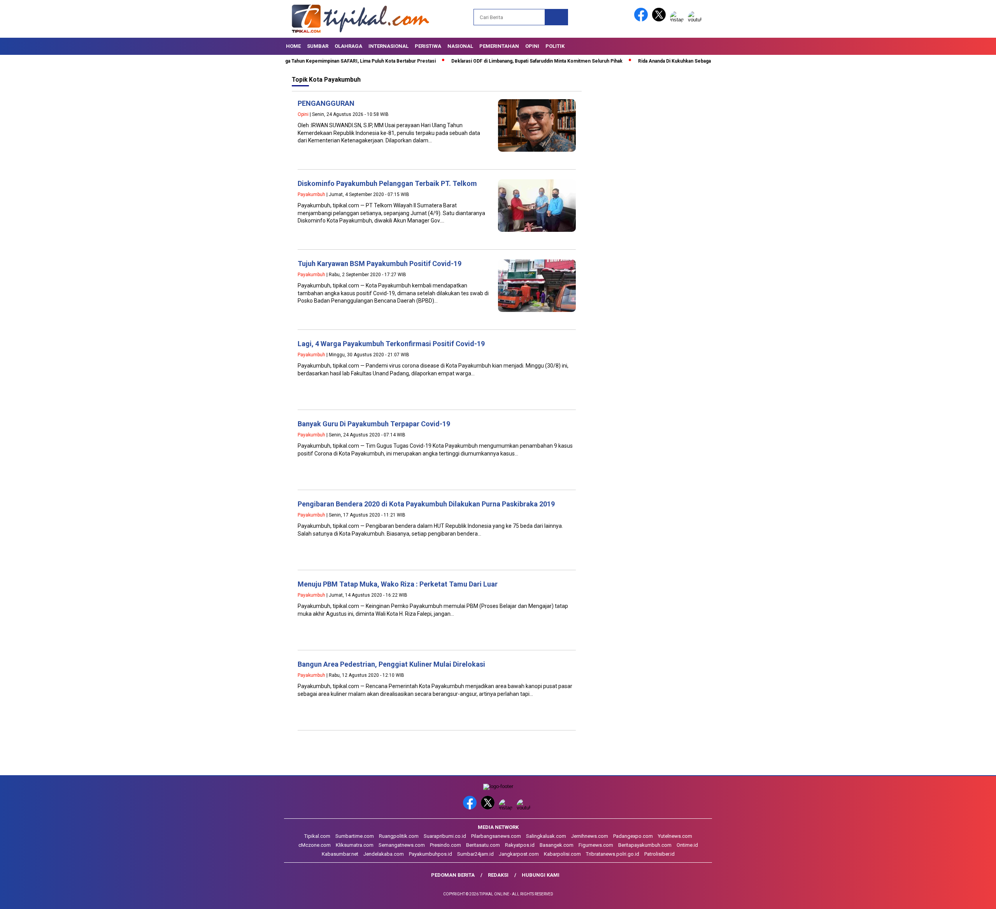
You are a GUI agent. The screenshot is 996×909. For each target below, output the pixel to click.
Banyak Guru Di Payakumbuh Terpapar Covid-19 (374, 424)
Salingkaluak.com (546, 836)
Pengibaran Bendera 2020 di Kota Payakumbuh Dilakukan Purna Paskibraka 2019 (426, 504)
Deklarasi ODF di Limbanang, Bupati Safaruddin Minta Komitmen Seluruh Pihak (505, 61)
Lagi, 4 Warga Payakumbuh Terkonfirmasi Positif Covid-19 (391, 344)
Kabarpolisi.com (562, 854)
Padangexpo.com (633, 836)
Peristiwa (428, 46)
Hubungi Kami (540, 875)
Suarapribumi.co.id (445, 836)
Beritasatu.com (483, 845)
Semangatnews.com (402, 845)
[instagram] (678, 20)
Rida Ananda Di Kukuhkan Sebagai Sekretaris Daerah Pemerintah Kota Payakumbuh (698, 61)
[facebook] (642, 20)
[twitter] (660, 20)
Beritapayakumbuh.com (645, 845)
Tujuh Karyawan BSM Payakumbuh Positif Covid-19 (379, 263)
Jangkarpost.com (519, 854)
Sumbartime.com (354, 836)
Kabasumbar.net (340, 854)
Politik (555, 46)
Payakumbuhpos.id (430, 854)
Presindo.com (445, 845)
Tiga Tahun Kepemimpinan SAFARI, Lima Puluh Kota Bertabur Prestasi (327, 61)
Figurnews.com (596, 845)
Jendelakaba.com (383, 854)
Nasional (460, 46)
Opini (532, 46)
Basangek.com (556, 845)
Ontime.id (687, 845)
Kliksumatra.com (355, 845)
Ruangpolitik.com (399, 836)
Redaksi (498, 875)
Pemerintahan (499, 46)
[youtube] (696, 20)
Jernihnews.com (589, 836)
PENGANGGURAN (326, 103)
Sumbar (317, 46)
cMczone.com (314, 845)
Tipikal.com (317, 836)
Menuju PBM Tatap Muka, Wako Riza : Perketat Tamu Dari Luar (398, 584)
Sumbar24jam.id (475, 854)
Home (293, 46)
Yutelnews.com (675, 836)
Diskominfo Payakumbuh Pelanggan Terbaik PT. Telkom (387, 183)
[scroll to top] (959, 897)
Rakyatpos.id (520, 845)
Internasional (388, 46)
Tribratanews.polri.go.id (612, 854)
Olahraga (348, 46)
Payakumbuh (311, 194)
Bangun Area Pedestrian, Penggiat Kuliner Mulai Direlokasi (391, 664)
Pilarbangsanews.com (496, 836)
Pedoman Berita (453, 875)
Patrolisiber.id (659, 854)
